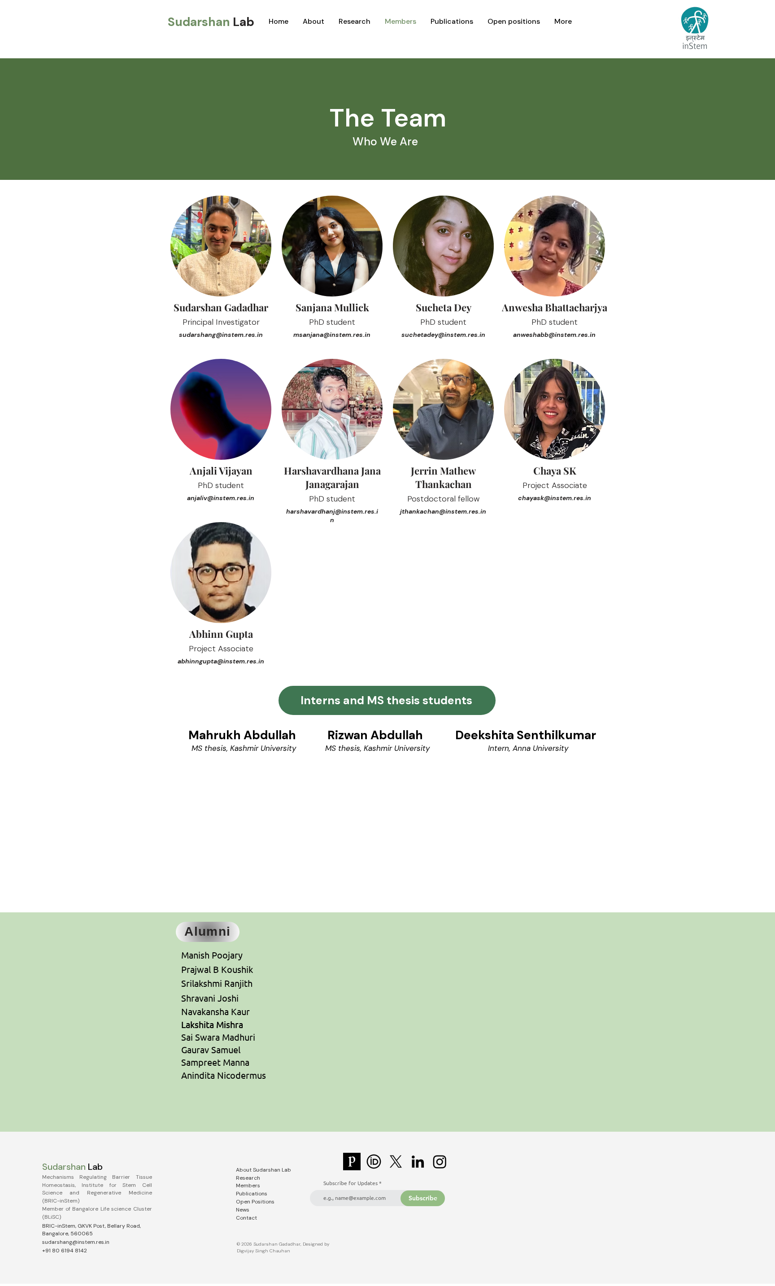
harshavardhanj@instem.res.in (332, 515)
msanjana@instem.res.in (331, 335)
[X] (396, 1161)
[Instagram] (439, 1161)
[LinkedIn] (418, 1161)
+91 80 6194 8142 (64, 1250)
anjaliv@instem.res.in (220, 498)
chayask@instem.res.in (554, 498)
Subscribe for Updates (350, 1183)
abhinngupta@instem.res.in (221, 661)
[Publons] (352, 1161)
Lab (243, 22)
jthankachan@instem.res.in (443, 511)
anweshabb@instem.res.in (554, 335)
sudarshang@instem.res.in (221, 335)
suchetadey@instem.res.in (443, 335)
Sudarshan (200, 22)
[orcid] (374, 1161)
